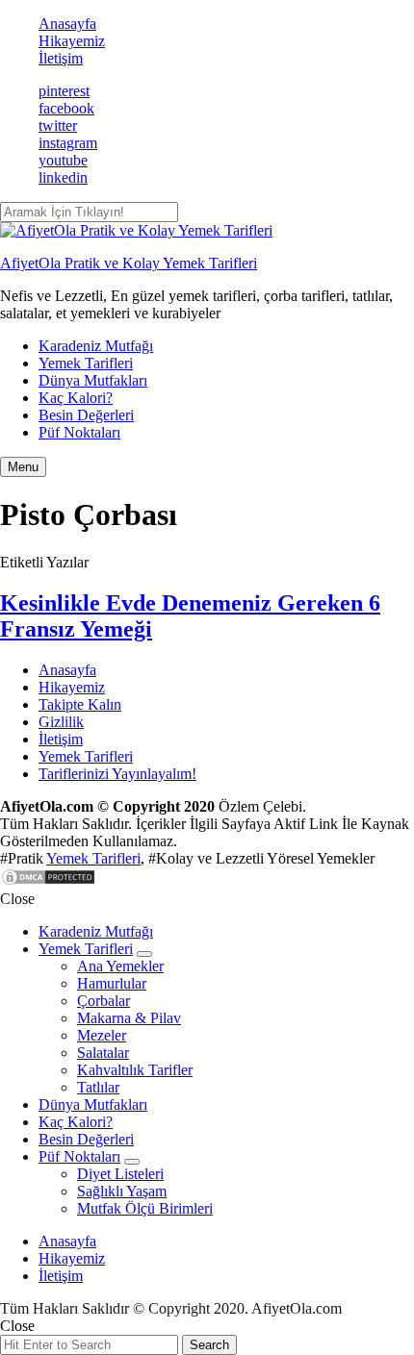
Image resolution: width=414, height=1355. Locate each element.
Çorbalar (103, 1000)
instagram (68, 143)
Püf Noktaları (79, 432)
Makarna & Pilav (129, 1018)
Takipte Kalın (80, 704)
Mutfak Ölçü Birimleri (145, 1208)
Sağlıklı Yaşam (122, 1191)
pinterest (64, 91)
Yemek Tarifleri (86, 363)
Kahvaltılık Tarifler (135, 1070)
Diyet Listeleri (120, 1174)
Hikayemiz (72, 41)
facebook (66, 108)
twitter (58, 125)
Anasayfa (67, 23)
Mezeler (101, 1035)
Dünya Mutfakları (93, 380)
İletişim (61, 58)
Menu (23, 467)
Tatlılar (98, 1087)
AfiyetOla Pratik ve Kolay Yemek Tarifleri (128, 263)
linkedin (63, 177)
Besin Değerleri (86, 415)
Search (209, 1345)
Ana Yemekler (120, 966)
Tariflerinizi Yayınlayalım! (117, 773)
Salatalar (103, 1052)
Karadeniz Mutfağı (96, 346)
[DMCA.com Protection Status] (48, 881)
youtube (63, 160)
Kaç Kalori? (76, 397)
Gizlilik (61, 722)
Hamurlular (111, 983)
